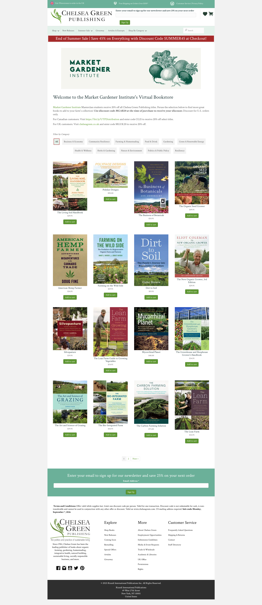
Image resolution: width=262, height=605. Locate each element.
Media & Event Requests (149, 544)
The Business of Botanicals (151, 215)
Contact (171, 539)
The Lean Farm (191, 431)
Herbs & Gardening (106, 150)
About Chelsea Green (147, 530)
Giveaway (100, 30)
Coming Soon (110, 539)
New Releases (68, 30)
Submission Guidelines (147, 539)
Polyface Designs (111, 189)
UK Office (142, 559)
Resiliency (179, 150)
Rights (140, 569)
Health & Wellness (83, 150)
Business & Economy (73, 141)
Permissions (143, 564)
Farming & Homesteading (127, 141)
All (56, 141)
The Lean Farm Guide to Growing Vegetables (110, 360)
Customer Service (183, 3)
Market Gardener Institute (67, 107)
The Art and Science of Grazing (70, 425)
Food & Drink (151, 141)
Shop (54, 30)
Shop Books (109, 530)
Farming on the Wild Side (110, 285)
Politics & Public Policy (158, 150)
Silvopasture (70, 352)
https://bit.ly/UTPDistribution (102, 119)
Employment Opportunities (150, 535)
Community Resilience (99, 141)
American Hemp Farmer (70, 288)
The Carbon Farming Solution (151, 425)
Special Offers (110, 549)
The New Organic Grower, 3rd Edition (192, 281)
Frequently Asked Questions (180, 530)
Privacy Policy (197, 3)
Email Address (131, 480)
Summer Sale (84, 30)
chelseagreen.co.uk (89, 124)
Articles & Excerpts (116, 30)
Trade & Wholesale (146, 549)
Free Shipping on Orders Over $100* (133, 3)
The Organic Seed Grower (192, 206)
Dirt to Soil (151, 288)
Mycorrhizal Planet (151, 352)
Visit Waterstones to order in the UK (69, 3)
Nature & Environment (131, 150)
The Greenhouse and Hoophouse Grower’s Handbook (192, 354)
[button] (70, 206)
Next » (136, 458)
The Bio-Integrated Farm (110, 425)
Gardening (168, 141)
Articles (107, 554)
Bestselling (108, 544)
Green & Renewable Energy (191, 141)
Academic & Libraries (147, 554)
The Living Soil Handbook (70, 212)
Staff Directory (174, 544)
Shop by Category (136, 30)
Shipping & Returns (176, 535)
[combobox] (193, 31)
